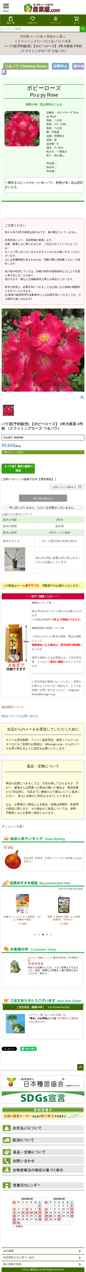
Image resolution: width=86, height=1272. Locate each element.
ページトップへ (80, 1067)
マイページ (56, 23)
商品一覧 (11, 23)
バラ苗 (38, 36)
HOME (25, 36)
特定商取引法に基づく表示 (18, 1257)
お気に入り (33, 23)
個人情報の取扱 (12, 1264)
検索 (83, 29)
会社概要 (8, 1251)
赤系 (68, 41)
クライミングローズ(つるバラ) (39, 41)
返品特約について (13, 707)
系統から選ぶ (56, 36)
